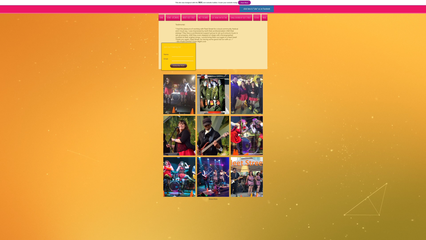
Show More (213, 199)
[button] (179, 94)
